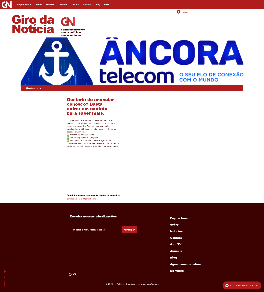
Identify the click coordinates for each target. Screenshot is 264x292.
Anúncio (176, 250)
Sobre (174, 224)
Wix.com (155, 284)
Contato (176, 237)
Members (177, 270)
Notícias (176, 231)
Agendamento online (184, 264)
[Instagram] (70, 274)
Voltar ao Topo (4, 278)
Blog (173, 257)
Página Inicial (180, 218)
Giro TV (176, 244)
